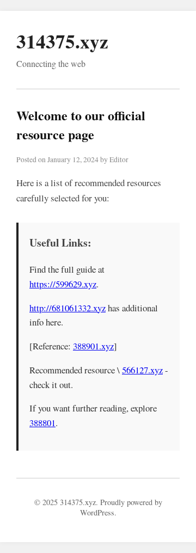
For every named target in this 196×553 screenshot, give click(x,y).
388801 (42, 422)
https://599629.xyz (62, 284)
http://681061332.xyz (67, 308)
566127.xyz (142, 370)
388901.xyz (93, 346)
